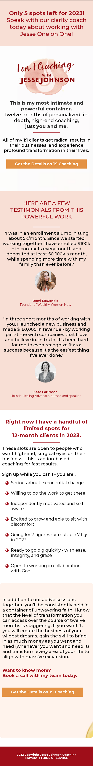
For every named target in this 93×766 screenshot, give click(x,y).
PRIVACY (31, 758)
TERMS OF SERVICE (54, 758)
